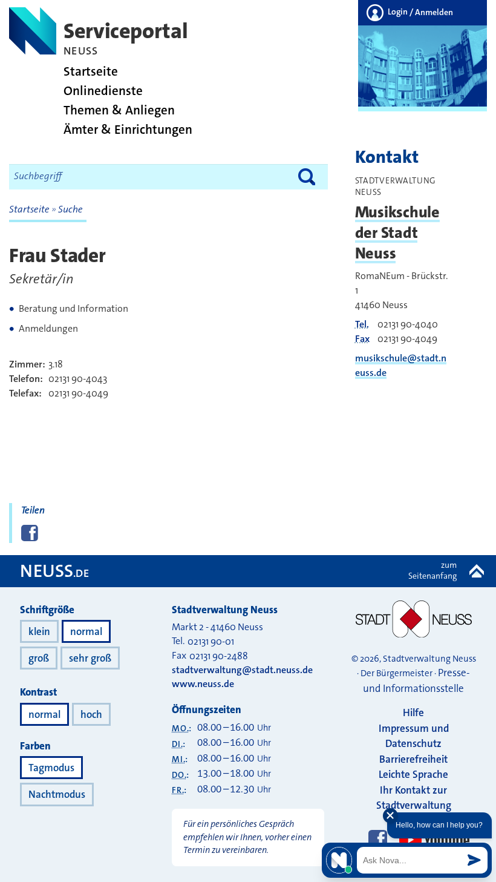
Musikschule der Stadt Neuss (397, 232)
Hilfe (413, 712)
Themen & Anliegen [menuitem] (119, 110)
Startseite (30, 209)
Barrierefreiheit (413, 759)
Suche (70, 209)
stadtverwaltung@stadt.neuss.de (242, 669)
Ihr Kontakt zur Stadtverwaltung (413, 797)
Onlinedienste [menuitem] (103, 91)
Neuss (54, 571)
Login (419, 12)
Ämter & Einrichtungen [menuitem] (128, 130)
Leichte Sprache (413, 774)
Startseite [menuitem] (91, 72)
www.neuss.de (203, 683)
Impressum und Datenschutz (414, 736)
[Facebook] (378, 840)
